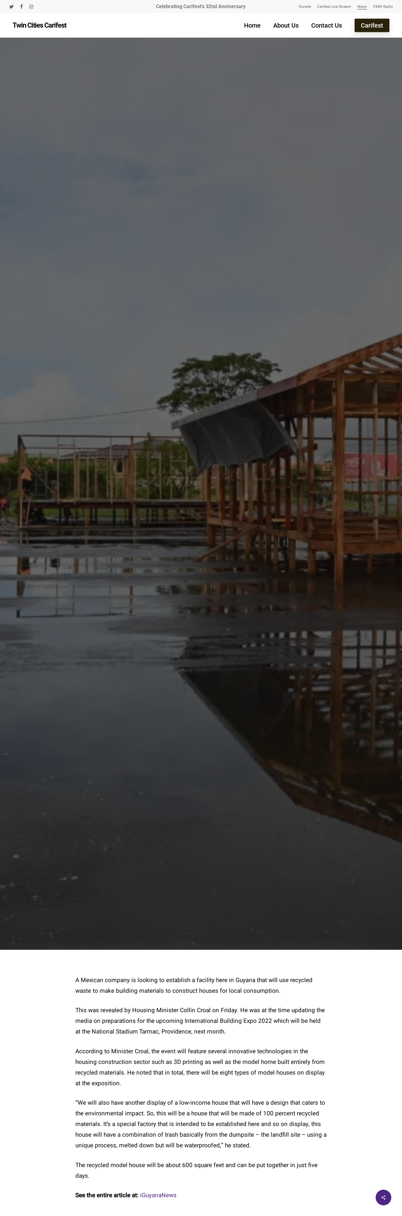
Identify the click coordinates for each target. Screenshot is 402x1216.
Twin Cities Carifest (39, 25)
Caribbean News (185, 468)
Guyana (229, 468)
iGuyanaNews (158, 1195)
